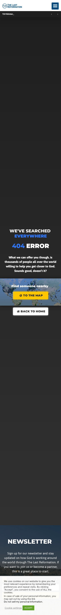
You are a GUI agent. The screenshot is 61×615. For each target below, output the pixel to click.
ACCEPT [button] (28, 608)
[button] (55, 6)
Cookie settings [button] (13, 608)
